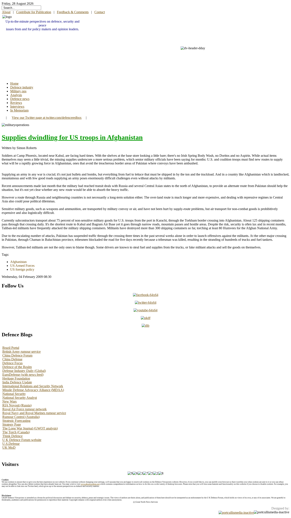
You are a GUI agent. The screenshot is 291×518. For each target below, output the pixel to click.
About (6, 12)
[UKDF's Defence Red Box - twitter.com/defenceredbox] (145, 302)
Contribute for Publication (33, 12)
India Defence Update (17, 382)
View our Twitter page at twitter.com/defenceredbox (47, 117)
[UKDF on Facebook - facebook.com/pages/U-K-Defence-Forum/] (145, 295)
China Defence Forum (17, 355)
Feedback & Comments (73, 12)
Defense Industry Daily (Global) (24, 371)
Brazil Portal (10, 348)
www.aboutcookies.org (90, 484)
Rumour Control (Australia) (21, 417)
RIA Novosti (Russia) (17, 405)
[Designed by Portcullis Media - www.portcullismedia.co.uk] (236, 512)
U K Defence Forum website (21, 440)
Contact (99, 12)
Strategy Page (11, 424)
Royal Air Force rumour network (24, 409)
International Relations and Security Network (32, 386)
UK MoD (9, 447)
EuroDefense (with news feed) (22, 374)
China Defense (12, 359)
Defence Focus (12, 363)
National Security (14, 394)
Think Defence (12, 436)
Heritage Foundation (16, 378)
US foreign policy (22, 269)
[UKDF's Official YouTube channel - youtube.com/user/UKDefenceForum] (145, 310)
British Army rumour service (21, 351)
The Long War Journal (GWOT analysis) (30, 428)
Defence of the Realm (17, 367)
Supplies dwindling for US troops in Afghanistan (72, 137)
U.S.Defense (11, 443)
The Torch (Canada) (16, 432)
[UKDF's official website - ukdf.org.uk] (145, 318)
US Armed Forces (22, 265)
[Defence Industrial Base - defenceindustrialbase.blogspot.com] (145, 325)
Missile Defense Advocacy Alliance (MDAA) (33, 390)
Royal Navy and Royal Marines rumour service (34, 413)
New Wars (9, 401)
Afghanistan (18, 262)
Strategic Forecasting (16, 420)
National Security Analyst (19, 397)
